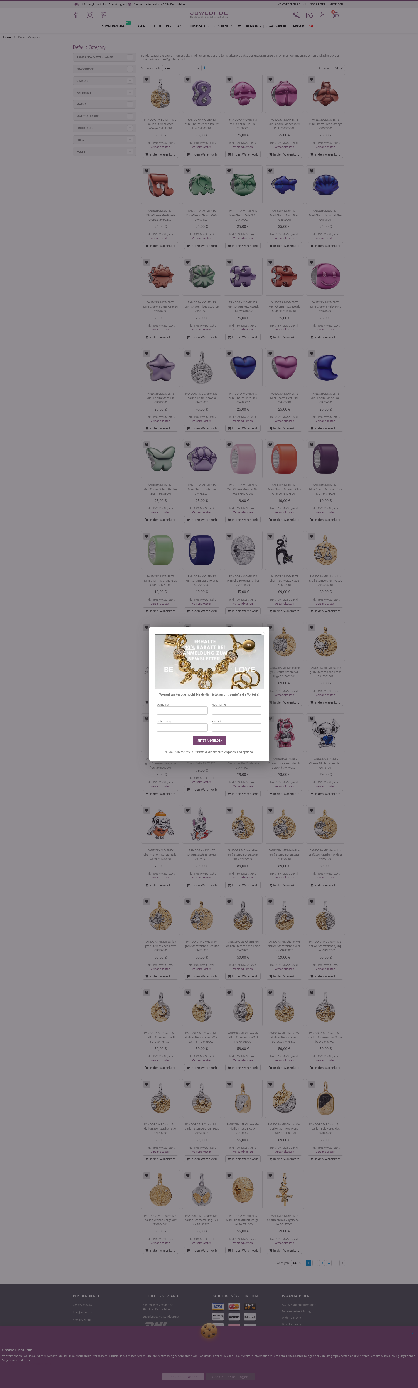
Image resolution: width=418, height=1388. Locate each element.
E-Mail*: (217, 721)
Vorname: (163, 704)
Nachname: (219, 704)
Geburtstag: (164, 721)
